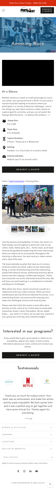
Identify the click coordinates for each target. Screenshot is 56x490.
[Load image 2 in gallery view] (21, 229)
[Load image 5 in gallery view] (42, 229)
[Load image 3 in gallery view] (28, 229)
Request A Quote (28, 170)
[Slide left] (7, 229)
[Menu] (3, 10)
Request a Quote (47, 10)
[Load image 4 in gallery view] (35, 229)
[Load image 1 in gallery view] (14, 229)
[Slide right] (49, 229)
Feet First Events (16, 181)
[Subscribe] (52, 457)
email (32, 341)
